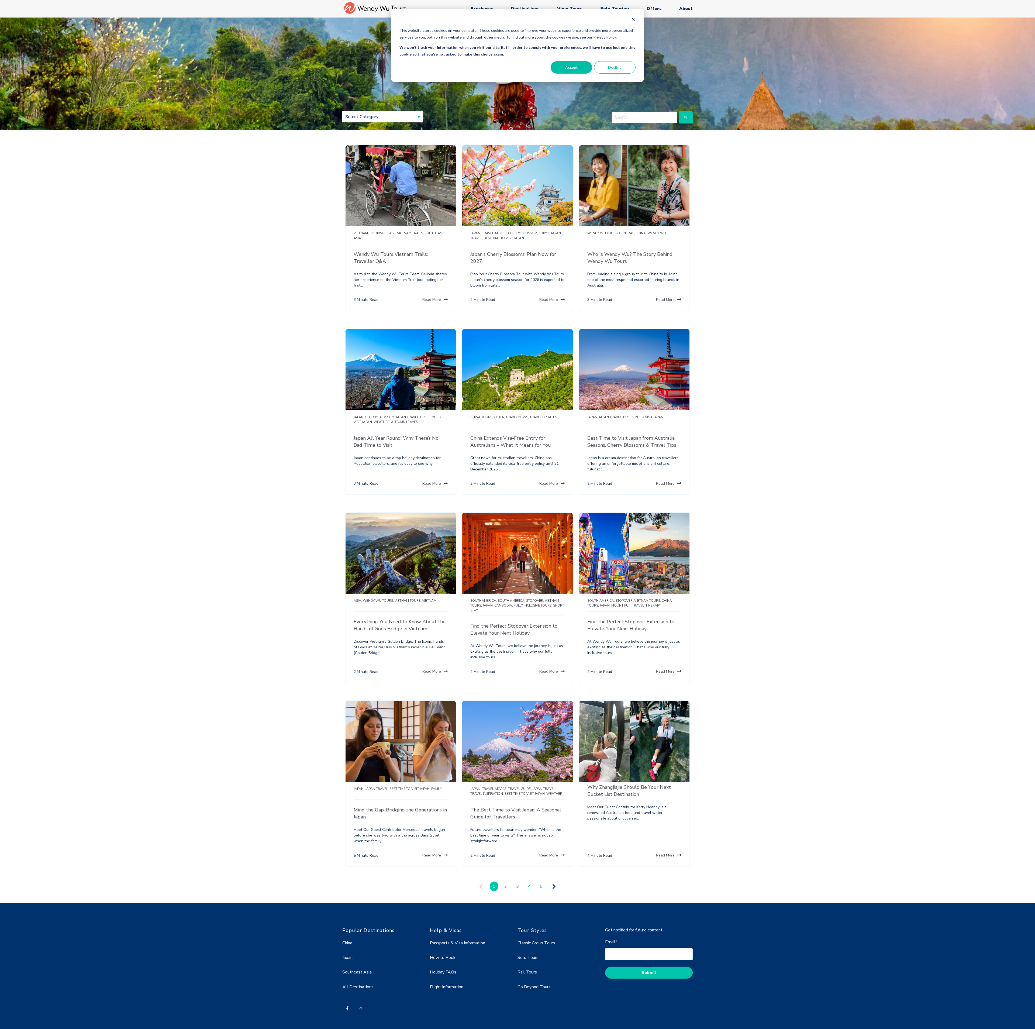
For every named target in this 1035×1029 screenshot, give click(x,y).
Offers (654, 9)
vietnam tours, (408, 600)
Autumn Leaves (404, 422)
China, (641, 233)
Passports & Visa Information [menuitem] (457, 943)
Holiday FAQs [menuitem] (443, 972)
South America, (511, 600)
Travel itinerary (646, 605)
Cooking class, (383, 233)
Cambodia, (503, 605)
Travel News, (517, 417)
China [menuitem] (347, 943)
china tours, (481, 417)
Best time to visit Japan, (409, 789)
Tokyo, (544, 233)
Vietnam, (361, 233)
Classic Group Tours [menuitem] (536, 943)
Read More (431, 299)
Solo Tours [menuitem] (528, 958)
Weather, (382, 422)
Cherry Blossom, (523, 233)
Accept (571, 67)
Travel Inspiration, (487, 793)
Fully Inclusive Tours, (533, 605)
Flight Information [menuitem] (446, 987)
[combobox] (644, 117)
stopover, (535, 600)
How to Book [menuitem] (443, 958)
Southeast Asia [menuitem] (357, 972)
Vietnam (429, 600)
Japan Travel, (407, 417)
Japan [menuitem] (347, 958)
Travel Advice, (494, 233)
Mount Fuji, (621, 605)
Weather (554, 793)
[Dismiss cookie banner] (634, 20)
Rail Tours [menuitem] (527, 972)
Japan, (475, 233)
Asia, (358, 600)
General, (627, 233)
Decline (615, 67)
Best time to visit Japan (504, 238)
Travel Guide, (520, 789)
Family (436, 789)
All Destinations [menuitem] (358, 987)
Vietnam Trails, (410, 233)
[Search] (686, 117)
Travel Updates (543, 417)
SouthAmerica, (483, 600)
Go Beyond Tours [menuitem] (534, 987)
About (686, 9)
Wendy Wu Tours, (602, 233)
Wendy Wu (656, 233)
